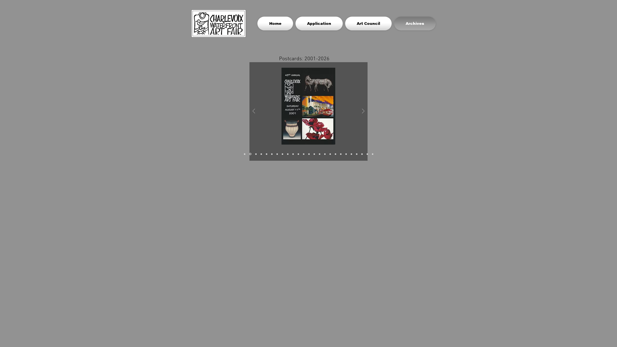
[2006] (277, 154)
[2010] (293, 154)
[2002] (256, 154)
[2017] (330, 154)
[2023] (356, 154)
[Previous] (254, 111)
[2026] (372, 154)
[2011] (298, 154)
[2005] (272, 154)
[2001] (250, 154)
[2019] (341, 154)
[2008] (282, 154)
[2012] (303, 154)
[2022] (351, 154)
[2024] (362, 154)
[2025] (367, 154)
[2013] (309, 154)
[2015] (319, 154)
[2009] (287, 154)
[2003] (261, 154)
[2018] (335, 154)
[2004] (266, 154)
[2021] (346, 154)
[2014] (314, 154)
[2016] (325, 154)
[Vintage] (244, 154)
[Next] (363, 111)
